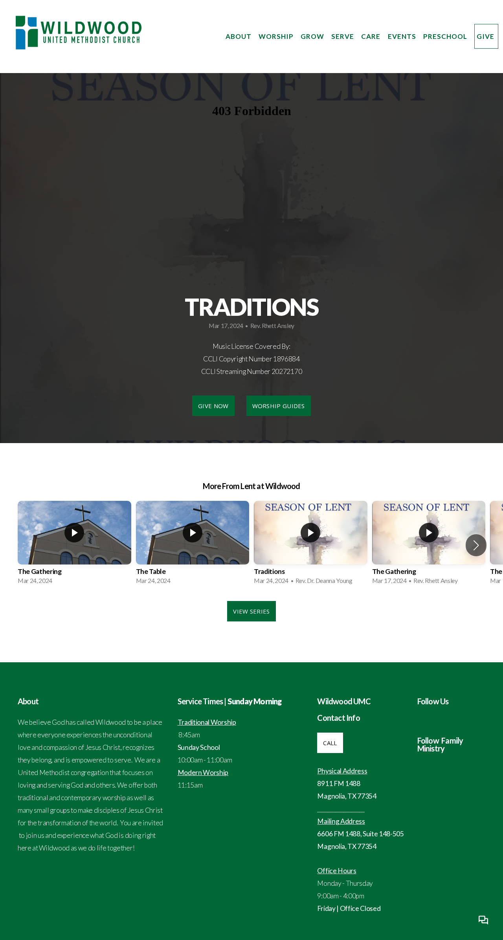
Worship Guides (278, 406)
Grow (313, 36)
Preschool (446, 36)
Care (371, 36)
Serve (343, 36)
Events (403, 36)
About (239, 36)
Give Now (213, 406)
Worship (277, 36)
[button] (476, 545)
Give (486, 36)
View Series (251, 611)
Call (330, 743)
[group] (74, 545)
